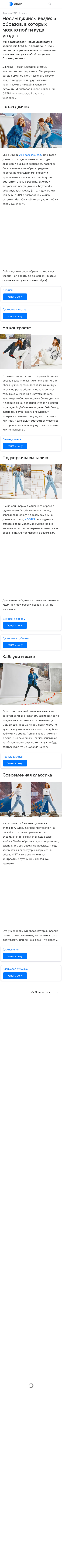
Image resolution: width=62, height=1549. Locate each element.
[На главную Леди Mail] (17, 4)
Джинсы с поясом (14, 618)
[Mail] (11, 4)
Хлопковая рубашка (15, 968)
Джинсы (8, 290)
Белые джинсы (12, 439)
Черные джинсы (13, 756)
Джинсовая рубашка (16, 638)
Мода (24, 13)
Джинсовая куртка (14, 309)
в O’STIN (29, 519)
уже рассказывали (31, 154)
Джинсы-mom (11, 949)
